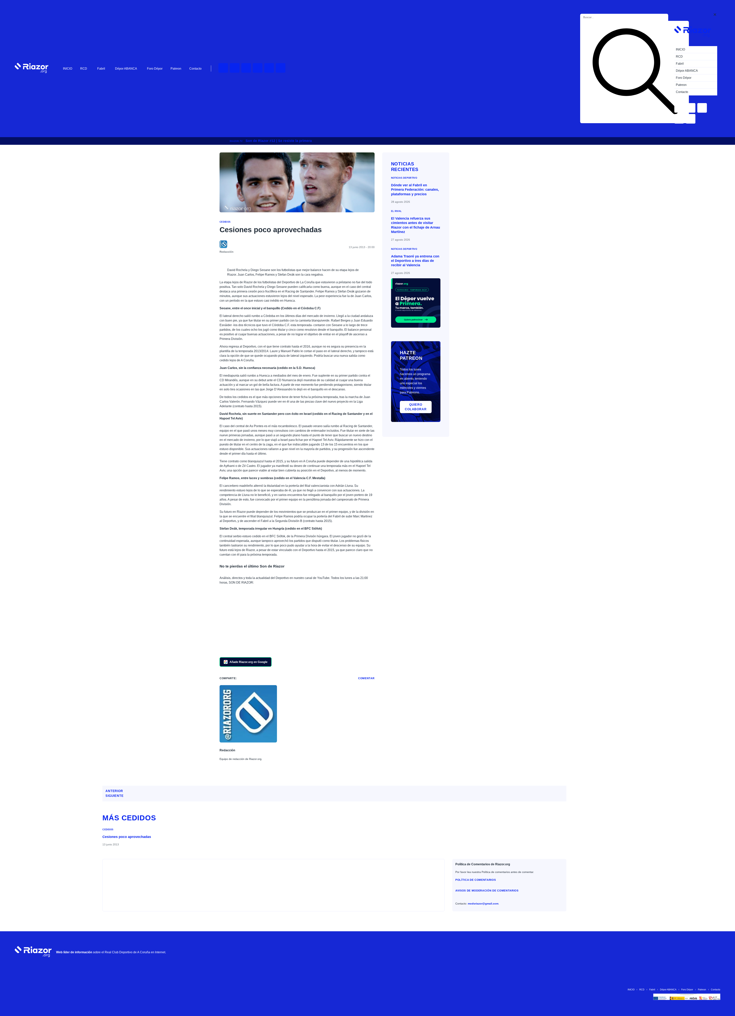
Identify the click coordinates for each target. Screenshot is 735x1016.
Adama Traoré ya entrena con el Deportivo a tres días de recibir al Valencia (415, 260)
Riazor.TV (236, 141)
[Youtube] (223, 68)
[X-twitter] (257, 68)
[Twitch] (234, 68)
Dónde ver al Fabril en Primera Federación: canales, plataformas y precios (415, 189)
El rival (396, 211)
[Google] (715, 951)
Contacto (195, 68)
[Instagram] (246, 68)
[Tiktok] (269, 68)
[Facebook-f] (280, 68)
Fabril (101, 68)
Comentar (366, 678)
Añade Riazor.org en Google (248, 661)
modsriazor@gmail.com (483, 903)
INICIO (67, 68)
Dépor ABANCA (126, 68)
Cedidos (225, 222)
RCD (83, 68)
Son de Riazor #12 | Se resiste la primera (279, 141)
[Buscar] (635, 72)
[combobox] (600, 17)
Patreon (176, 68)
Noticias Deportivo (404, 178)
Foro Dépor (155, 68)
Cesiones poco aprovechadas (126, 837)
